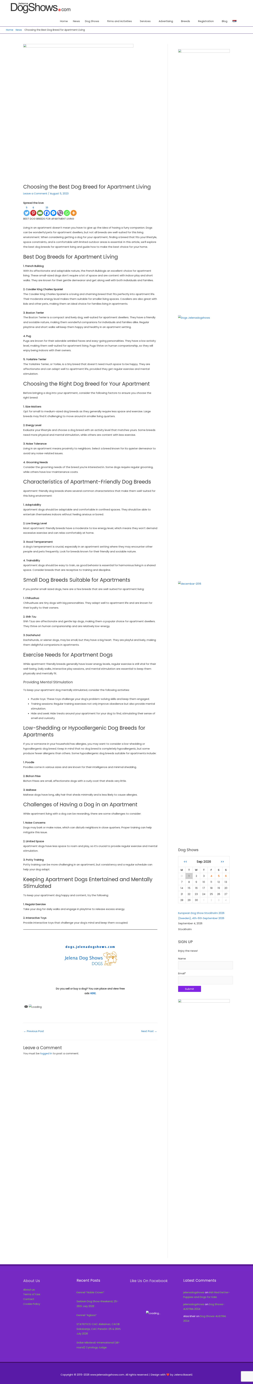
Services (145, 21)
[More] (74, 211)
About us (29, 1289)
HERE (93, 993)
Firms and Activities (119, 21)
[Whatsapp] (67, 211)
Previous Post (34, 1031)
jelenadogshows (193, 1292)
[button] (243, 21)
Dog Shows (92, 21)
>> (222, 861)
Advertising (166, 21)
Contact (28, 1299)
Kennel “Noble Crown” (90, 1292)
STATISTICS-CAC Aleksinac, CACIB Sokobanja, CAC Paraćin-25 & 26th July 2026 (99, 1329)
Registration (206, 21)
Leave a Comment (35, 193)
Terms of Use (31, 1294)
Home (64, 21)
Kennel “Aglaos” (87, 1315)
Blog (224, 21)
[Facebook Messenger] (53, 211)
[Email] (40, 211)
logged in (46, 1053)
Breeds (185, 21)
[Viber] (60, 211)
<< (185, 861)
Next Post (149, 1031)
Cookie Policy (31, 1304)
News (76, 21)
